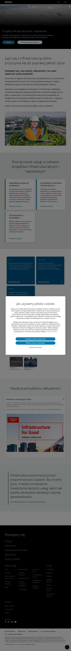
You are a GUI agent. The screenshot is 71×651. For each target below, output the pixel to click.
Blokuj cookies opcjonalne (35, 343)
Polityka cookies (52, 331)
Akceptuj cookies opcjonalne (35, 339)
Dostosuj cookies (35, 347)
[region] (35, 325)
